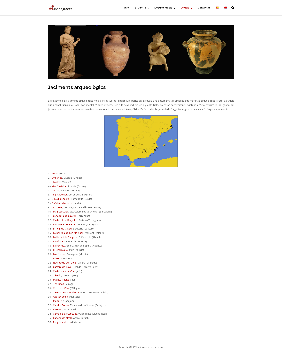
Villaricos (58, 258)
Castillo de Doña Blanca (66, 292)
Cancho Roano (61, 305)
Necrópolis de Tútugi (65, 262)
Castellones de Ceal (64, 271)
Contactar (204, 7)
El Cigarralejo (60, 249)
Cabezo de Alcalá (62, 317)
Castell (55, 190)
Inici (126, 7)
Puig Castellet (59, 194)
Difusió (185, 7)
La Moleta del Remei (64, 224)
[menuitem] (217, 7)
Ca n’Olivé (57, 207)
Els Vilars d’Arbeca (62, 203)
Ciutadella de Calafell (64, 215)
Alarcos (57, 309)
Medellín (57, 300)
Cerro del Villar (61, 288)
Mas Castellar (59, 186)
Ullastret (56, 182)
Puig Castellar (60, 211)
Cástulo (57, 275)
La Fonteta (59, 245)
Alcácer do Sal (60, 296)
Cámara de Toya (62, 266)
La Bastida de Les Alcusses (68, 232)
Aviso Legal (156, 346)
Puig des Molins (62, 322)
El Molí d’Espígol (61, 198)
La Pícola (58, 241)
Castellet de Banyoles (65, 220)
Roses (55, 173)
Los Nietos (59, 254)
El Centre (140, 7)
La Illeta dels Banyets (65, 237)
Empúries (57, 177)
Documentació (163, 7)
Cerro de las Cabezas (65, 313)
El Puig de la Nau (62, 228)
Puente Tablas (61, 279)
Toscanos (58, 283)
